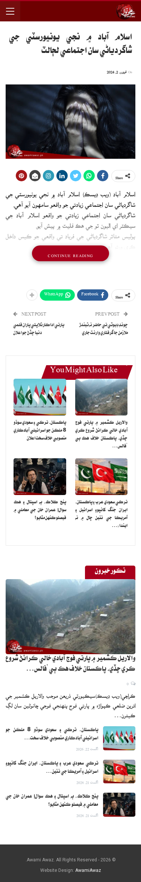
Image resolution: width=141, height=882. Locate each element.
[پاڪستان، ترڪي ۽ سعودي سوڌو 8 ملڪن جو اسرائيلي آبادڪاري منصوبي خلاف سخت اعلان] (40, 397)
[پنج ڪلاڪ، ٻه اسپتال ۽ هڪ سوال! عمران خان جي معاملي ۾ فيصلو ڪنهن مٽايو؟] (40, 476)
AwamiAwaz (88, 870)
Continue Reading (70, 253)
